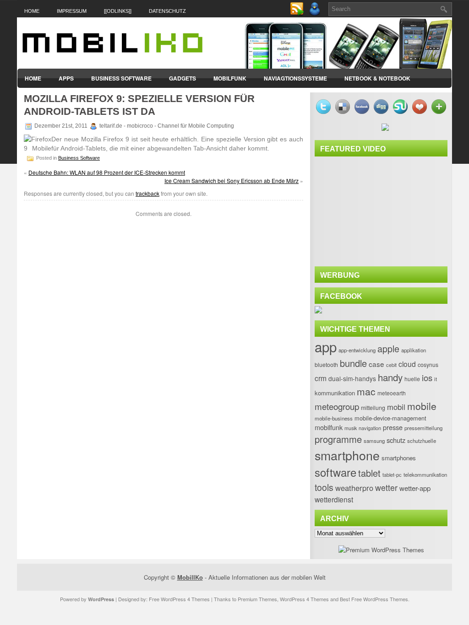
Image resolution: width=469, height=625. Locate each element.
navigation (370, 427)
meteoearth (391, 393)
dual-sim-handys (352, 378)
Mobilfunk (229, 78)
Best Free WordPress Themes (374, 599)
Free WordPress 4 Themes (179, 599)
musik (350, 428)
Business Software (121, 78)
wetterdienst (334, 499)
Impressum (72, 11)
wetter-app (415, 488)
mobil (396, 406)
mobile (421, 406)
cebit (391, 364)
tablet (369, 473)
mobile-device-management (390, 418)
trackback (147, 193)
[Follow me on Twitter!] (315, 14)
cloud (407, 364)
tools (324, 487)
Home (31, 11)
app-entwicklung (357, 350)
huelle (412, 379)
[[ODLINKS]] (117, 11)
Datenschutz (167, 11)
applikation (413, 350)
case (376, 364)
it (435, 379)
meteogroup (337, 406)
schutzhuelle (421, 440)
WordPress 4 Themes (304, 599)
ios (427, 377)
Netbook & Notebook (377, 78)
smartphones (399, 457)
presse (393, 427)
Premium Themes (257, 599)
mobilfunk (329, 427)
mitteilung (373, 408)
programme (338, 439)
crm (321, 378)
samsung (374, 440)
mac (366, 391)
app (326, 346)
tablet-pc (392, 474)
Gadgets (182, 78)
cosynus (428, 365)
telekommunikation (425, 474)
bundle (353, 363)
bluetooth (326, 365)
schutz (396, 440)
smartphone (347, 455)
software (335, 472)
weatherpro (354, 487)
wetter (386, 487)
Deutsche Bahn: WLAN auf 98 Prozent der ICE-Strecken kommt (106, 172)
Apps (66, 78)
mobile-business (334, 418)
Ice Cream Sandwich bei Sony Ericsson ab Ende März (231, 180)
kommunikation (335, 392)
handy (390, 377)
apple (388, 348)
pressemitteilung (423, 427)
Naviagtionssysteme (295, 78)
